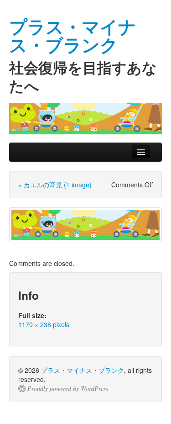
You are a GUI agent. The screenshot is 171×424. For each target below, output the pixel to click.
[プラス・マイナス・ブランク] (85, 118)
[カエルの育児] (85, 224)
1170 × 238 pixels (43, 324)
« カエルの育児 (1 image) (55, 184)
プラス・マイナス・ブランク (82, 370)
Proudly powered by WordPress (67, 388)
